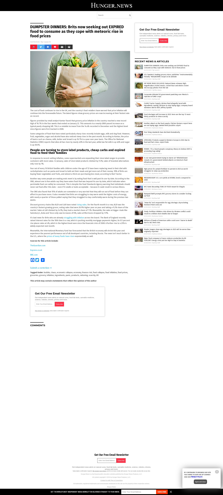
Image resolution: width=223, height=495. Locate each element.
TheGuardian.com (37, 245)
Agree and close (200, 482)
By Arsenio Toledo (157, 128)
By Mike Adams (157, 90)
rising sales (82, 205)
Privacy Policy (111, 487)
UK (97, 275)
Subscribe (161, 492)
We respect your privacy (100, 471)
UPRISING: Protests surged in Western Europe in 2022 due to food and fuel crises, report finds (167, 141)
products (75, 275)
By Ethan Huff (156, 79)
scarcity (92, 275)
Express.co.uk (36, 250)
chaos (53, 272)
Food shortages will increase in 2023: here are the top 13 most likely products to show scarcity (167, 115)
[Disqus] (80, 358)
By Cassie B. (156, 70)
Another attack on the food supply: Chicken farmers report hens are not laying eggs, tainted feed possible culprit (168, 124)
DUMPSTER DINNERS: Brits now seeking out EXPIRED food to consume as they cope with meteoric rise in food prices (166, 67)
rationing (84, 275)
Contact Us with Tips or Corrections (111, 480)
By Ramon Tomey (157, 189)
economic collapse (65, 272)
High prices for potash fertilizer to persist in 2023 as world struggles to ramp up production (166, 170)
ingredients (60, 275)
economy (77, 272)
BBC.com (34, 255)
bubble (47, 272)
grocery (42, 275)
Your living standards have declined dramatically (162, 132)
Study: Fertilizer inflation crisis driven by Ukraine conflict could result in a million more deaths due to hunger (167, 213)
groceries (34, 275)
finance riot (87, 272)
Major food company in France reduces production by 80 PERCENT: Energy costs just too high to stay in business (165, 239)
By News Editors (157, 134)
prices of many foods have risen (60, 236)
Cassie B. (47, 42)
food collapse (98, 272)
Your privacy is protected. (42, 310)
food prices (123, 272)
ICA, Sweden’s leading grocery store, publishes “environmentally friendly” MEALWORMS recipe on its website (168, 76)
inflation (50, 275)
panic (68, 275)
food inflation (111, 272)
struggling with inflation (74, 218)
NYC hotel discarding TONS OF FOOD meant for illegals (164, 187)
